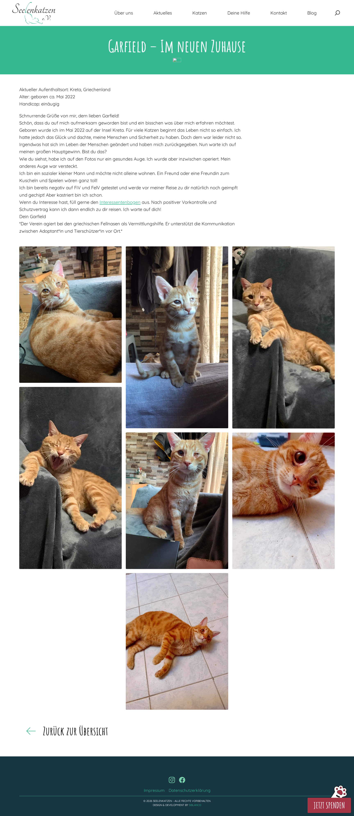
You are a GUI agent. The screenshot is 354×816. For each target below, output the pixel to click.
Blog (312, 13)
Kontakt (278, 13)
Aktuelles (162, 13)
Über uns (123, 13)
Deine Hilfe (238, 13)
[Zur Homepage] (33, 13)
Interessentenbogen (120, 202)
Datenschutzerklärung (189, 790)
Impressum (154, 790)
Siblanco (195, 805)
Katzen (199, 13)
